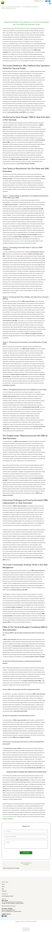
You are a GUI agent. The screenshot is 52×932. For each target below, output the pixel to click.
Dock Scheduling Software (11, 868)
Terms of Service (26, 929)
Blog (3, 888)
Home (3, 884)
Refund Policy (26, 930)
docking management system (17, 241)
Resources (4, 891)
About (3, 886)
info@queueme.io (39, 1)
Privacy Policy (26, 928)
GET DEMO (26, 852)
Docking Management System (23, 28)
